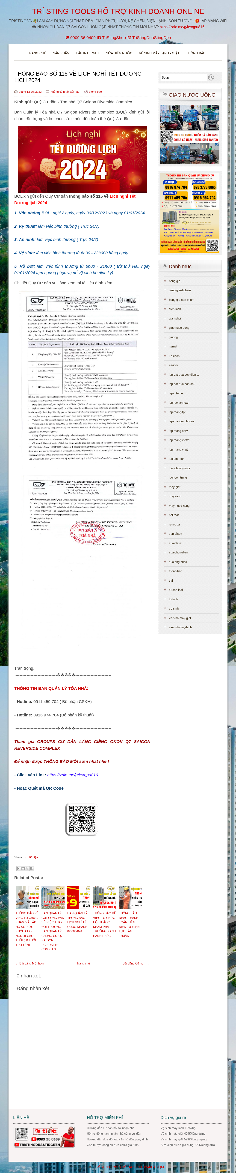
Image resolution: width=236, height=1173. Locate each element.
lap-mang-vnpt (178, 449)
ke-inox (174, 365)
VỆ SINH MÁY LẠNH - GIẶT (159, 53)
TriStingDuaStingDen (151, 37)
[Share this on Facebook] (26, 857)
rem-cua (174, 524)
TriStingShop (113, 37)
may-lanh (175, 496)
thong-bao (95, 91)
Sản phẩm (62, 53)
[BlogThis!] (23, 868)
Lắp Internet (87, 53)
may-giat (174, 487)
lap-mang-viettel (179, 440)
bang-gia (174, 281)
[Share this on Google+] (36, 857)
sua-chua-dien (178, 552)
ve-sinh (174, 608)
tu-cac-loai (176, 590)
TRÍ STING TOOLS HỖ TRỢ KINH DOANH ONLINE (118, 11)
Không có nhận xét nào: (65, 91)
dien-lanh (175, 309)
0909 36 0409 (82, 37)
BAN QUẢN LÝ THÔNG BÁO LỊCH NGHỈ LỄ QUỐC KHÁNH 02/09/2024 (77, 922)
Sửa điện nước (119, 53)
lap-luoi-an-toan (179, 402)
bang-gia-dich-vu (180, 290)
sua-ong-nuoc (178, 562)
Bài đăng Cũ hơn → (136, 963)
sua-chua (175, 543)
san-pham (175, 533)
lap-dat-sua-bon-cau (182, 384)
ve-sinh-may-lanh (180, 627)
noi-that (174, 515)
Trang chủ (36, 53)
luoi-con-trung (178, 477)
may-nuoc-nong (179, 505)
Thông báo (196, 53)
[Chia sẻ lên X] (27, 868)
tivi (171, 580)
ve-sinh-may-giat (180, 618)
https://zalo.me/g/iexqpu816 (182, 27)
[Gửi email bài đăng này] (18, 868)
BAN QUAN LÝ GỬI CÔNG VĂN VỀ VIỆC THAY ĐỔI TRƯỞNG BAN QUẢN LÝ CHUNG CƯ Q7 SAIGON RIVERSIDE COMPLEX (52, 931)
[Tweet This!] (30, 857)
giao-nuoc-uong (179, 327)
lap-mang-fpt (177, 412)
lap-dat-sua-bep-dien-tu (184, 374)
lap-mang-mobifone (181, 421)
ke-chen (174, 356)
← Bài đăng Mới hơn (29, 963)
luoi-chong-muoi (179, 468)
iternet (173, 346)
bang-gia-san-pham (181, 299)
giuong (173, 337)
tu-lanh (173, 599)
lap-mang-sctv (178, 431)
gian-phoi (175, 318)
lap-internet (176, 393)
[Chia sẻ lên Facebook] (32, 868)
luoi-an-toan (176, 459)
